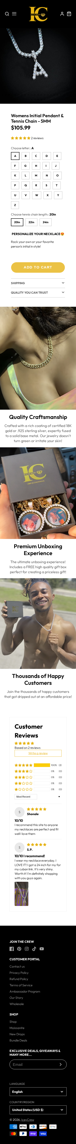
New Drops (17, 1034)
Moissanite (17, 1028)
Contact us (17, 966)
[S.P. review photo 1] (21, 894)
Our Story (16, 998)
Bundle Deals (18, 1040)
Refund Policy (19, 979)
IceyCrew (27, 1120)
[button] (2, 95)
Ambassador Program (25, 991)
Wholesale (17, 1004)
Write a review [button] (38, 753)
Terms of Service (21, 985)
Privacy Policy (19, 973)
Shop (13, 1022)
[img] (36, 809)
